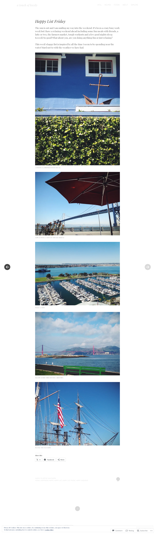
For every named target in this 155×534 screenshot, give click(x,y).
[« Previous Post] (7, 267)
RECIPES (108, 5)
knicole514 (52, 478)
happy (51, 480)
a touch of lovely (27, 5)
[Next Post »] (147, 267)
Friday (37, 480)
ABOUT (125, 5)
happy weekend (82, 480)
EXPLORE (134, 5)
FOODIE (117, 5)
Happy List (58, 480)
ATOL (99, 5)
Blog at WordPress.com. (26, 525)
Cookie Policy (49, 530)
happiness (44, 480)
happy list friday (68, 480)
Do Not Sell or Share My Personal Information (54, 525)
